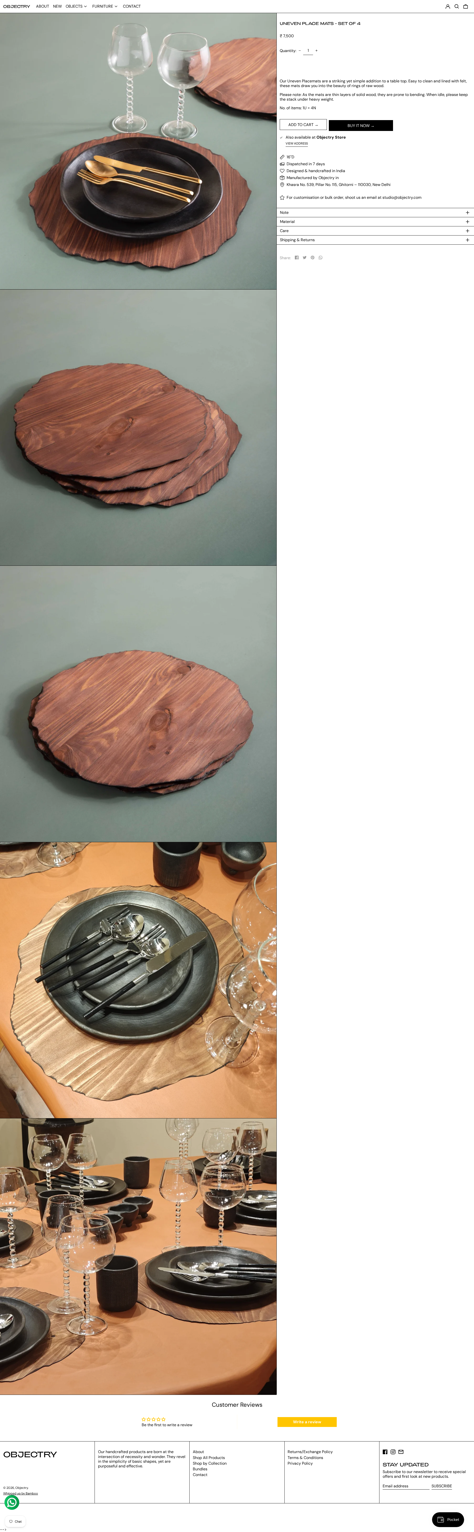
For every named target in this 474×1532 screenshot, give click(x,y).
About (198, 1451)
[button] (465, 6)
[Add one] (316, 50)
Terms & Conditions (305, 1457)
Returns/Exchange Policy (310, 1451)
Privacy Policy (300, 1463)
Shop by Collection (210, 1463)
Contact (200, 1474)
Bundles (200, 1469)
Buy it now (359, 125)
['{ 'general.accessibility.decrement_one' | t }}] (299, 50)
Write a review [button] (307, 1421)
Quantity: (288, 50)
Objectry (16, 6)
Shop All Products (209, 1457)
